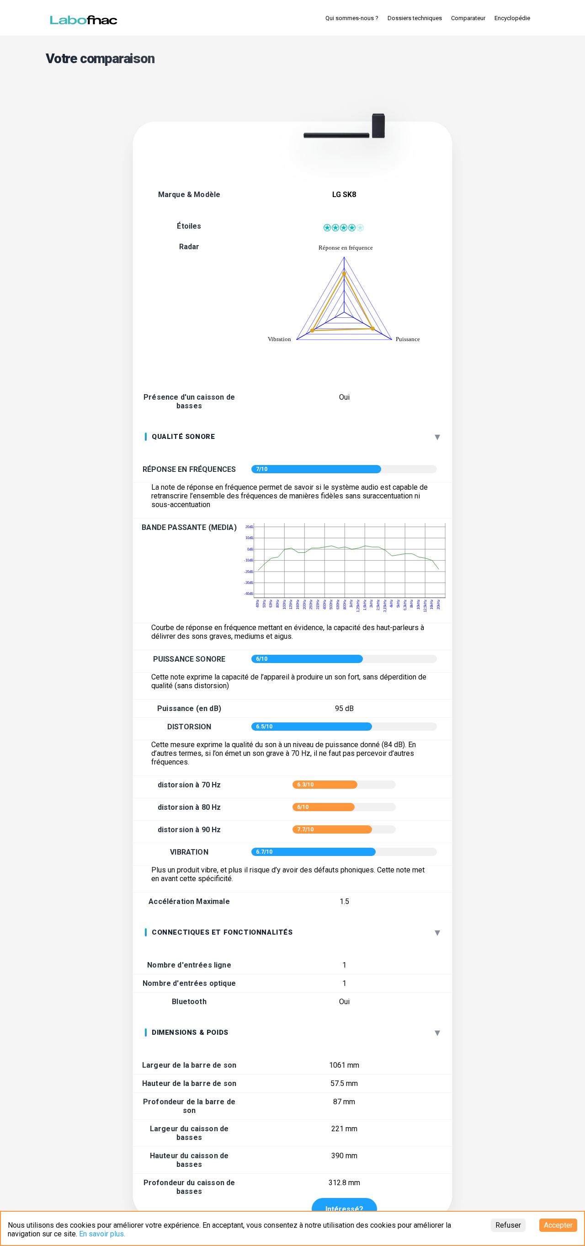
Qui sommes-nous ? (351, 18)
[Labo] (84, 18)
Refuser (508, 1225)
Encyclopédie (512, 18)
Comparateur (468, 18)
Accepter (558, 1225)
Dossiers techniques (415, 18)
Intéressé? (344, 1209)
